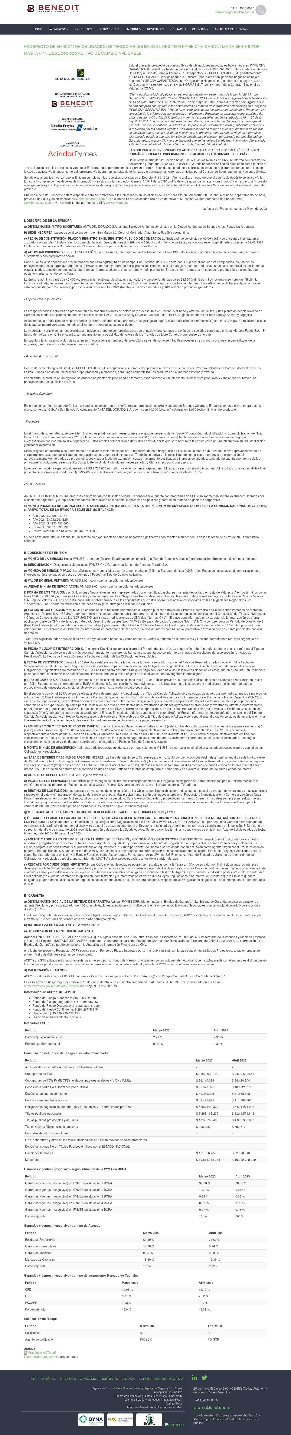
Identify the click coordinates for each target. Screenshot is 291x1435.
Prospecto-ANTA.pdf (42, 1352)
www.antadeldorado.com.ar (90, 199)
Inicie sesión (32, 1356)
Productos (83, 29)
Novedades (155, 29)
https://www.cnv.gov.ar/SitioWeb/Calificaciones (55, 986)
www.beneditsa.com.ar (39, 202)
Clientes (199, 29)
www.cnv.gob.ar (116, 202)
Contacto (178, 29)
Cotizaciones (108, 29)
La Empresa (57, 29)
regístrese (51, 1356)
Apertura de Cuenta (230, 29)
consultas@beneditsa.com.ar (234, 12)
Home (38, 29)
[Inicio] (53, 9)
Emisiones (133, 29)
